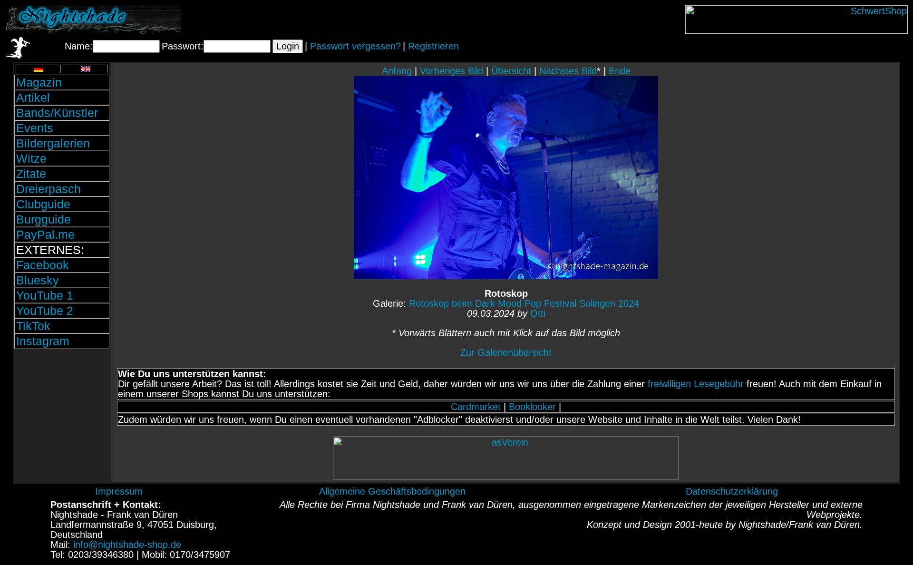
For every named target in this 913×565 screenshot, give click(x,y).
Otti (537, 313)
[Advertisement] (61, 415)
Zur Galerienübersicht (506, 352)
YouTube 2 (44, 310)
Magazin (39, 82)
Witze (31, 158)
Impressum (119, 491)
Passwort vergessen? (355, 46)
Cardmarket (476, 406)
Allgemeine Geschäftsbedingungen (392, 491)
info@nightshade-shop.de (127, 544)
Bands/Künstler (57, 112)
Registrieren (433, 46)
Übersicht (511, 71)
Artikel (33, 97)
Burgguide (43, 219)
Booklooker (532, 406)
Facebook (42, 265)
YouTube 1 (44, 295)
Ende (620, 71)
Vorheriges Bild (451, 71)
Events (34, 128)
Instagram (42, 341)
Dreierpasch (48, 188)
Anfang (397, 71)
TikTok (33, 325)
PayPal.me (45, 234)
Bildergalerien (53, 143)
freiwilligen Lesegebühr (696, 384)
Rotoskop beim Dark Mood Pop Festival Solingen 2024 (524, 303)
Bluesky (37, 280)
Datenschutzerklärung (732, 491)
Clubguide (43, 204)
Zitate (31, 173)
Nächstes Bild (568, 71)
